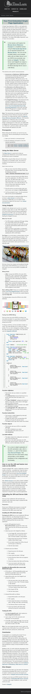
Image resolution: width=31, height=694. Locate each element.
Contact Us (14, 9)
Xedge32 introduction (7, 214)
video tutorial (10, 198)
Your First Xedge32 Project (13, 291)
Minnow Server (12, 52)
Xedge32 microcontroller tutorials (19, 674)
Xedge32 (16, 60)
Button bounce (9, 480)
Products (15, 11)
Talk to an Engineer (26, 691)
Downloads (23, 9)
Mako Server (7, 153)
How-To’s (7, 9)
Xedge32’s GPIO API (12, 331)
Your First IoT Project (14, 452)
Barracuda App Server (19, 48)
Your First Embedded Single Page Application (16, 22)
